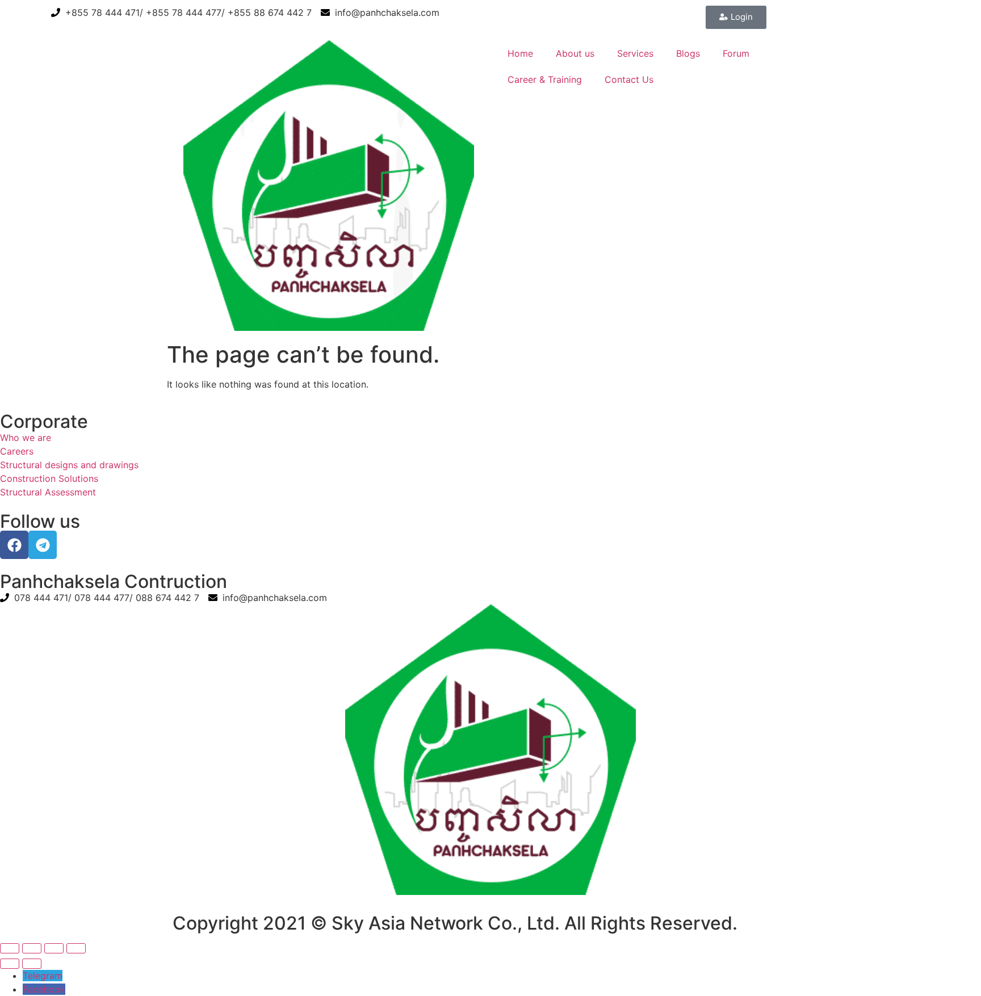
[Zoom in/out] (9, 948)
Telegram (42, 975)
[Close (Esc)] (76, 948)
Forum (736, 53)
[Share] (54, 948)
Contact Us (629, 79)
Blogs (688, 53)
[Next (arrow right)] (31, 964)
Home (520, 53)
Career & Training (545, 79)
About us (575, 53)
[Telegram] (42, 545)
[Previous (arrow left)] (9, 964)
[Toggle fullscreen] (31, 948)
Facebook (44, 989)
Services (635, 53)
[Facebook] (14, 545)
